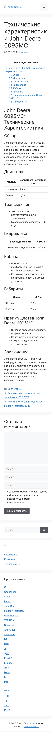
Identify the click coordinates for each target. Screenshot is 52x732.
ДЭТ (6, 653)
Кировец (9, 663)
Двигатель (17, 78)
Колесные (10, 559)
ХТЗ (6, 705)
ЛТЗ (6, 667)
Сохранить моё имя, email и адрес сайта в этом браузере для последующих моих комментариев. (27, 497)
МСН (7, 672)
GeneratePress (31, 726)
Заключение (18, 101)
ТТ (5, 700)
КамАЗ (8, 658)
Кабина (15, 88)
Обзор (14, 74)
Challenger (10, 592)
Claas (7, 596)
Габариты (16, 91)
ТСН (6, 696)
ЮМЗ (7, 710)
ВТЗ (6, 644)
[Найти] (44, 530)
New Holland (11, 615)
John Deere (14, 388)
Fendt (7, 601)
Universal (9, 625)
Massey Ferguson (14, 610)
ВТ (5, 639)
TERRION (9, 620)
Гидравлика (17, 84)
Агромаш (9, 629)
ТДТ (6, 691)
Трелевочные (12, 564)
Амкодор (9, 634)
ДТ (5, 648)
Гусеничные (11, 554)
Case (7, 587)
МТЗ (6, 677)
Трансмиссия (18, 81)
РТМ (6, 681)
